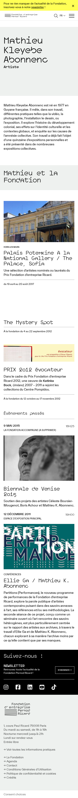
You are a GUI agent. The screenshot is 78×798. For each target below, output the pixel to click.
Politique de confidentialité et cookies (31, 773)
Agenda (12, 761)
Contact (12, 765)
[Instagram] (6, 687)
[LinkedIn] (30, 687)
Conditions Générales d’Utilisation (29, 769)
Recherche (56, 16)
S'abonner (63, 670)
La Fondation (15, 757)
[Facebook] (18, 687)
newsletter (37, 7)
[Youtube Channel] (42, 687)
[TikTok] (54, 687)
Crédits (11, 777)
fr (61, 15)
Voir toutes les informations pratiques (31, 749)
